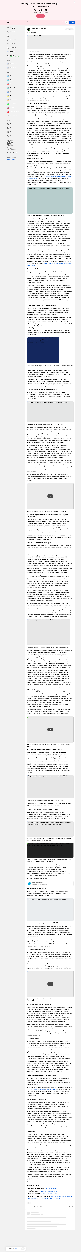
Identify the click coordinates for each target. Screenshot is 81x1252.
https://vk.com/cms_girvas (49, 1194)
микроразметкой (51, 1089)
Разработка (34, 30)
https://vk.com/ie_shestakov (48, 1191)
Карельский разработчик (38, 28)
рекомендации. (11, 159)
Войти (72, 22)
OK (23, 1248)
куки (16, 1248)
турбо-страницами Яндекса (36, 1089)
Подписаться (69, 29)
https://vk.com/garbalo (51, 1188)
